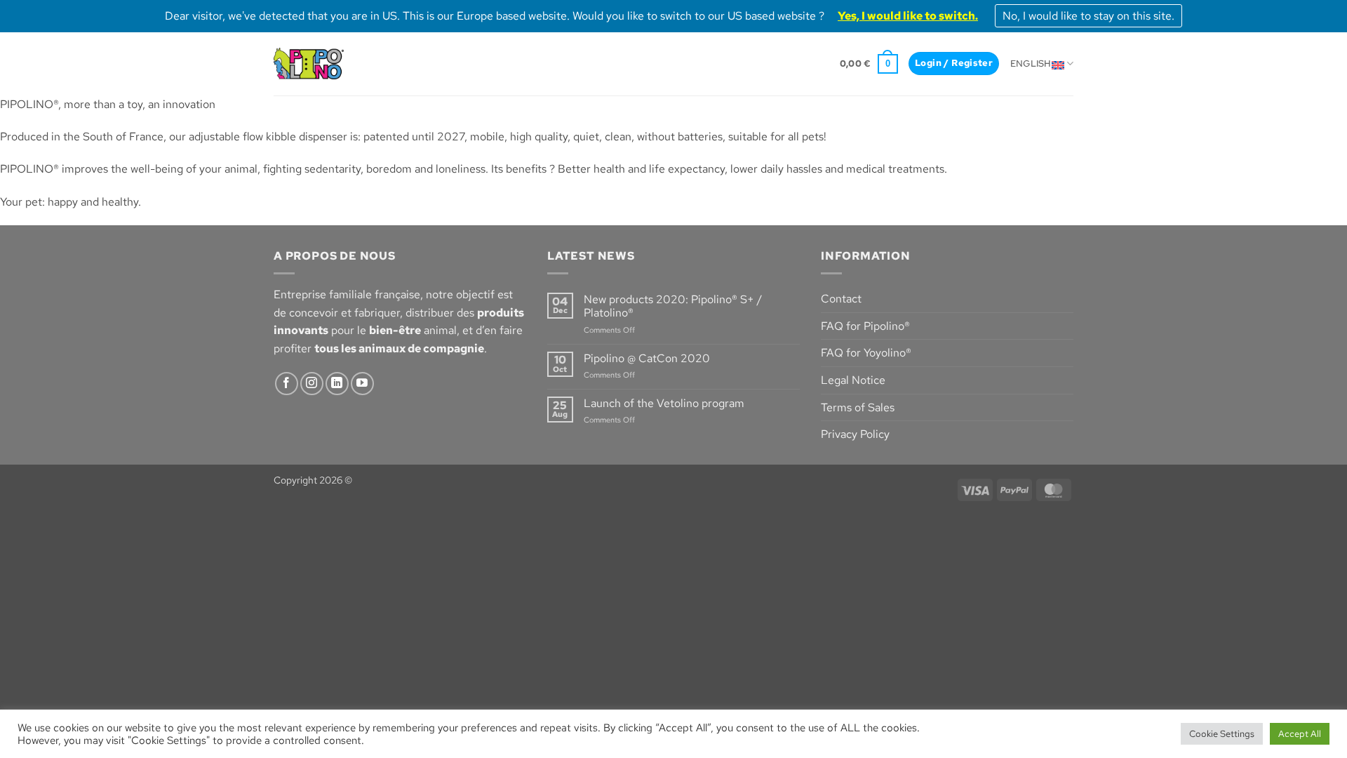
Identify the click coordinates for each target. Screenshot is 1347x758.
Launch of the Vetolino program (664, 403)
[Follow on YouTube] (362, 383)
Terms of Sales (857, 407)
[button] (869, 64)
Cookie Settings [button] (1221, 734)
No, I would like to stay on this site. (1088, 15)
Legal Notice (853, 380)
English (1031, 63)
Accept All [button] (1299, 734)
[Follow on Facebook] (286, 383)
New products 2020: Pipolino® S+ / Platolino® (673, 306)
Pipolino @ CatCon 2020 (647, 358)
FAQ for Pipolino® (865, 326)
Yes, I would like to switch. (908, 15)
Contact (841, 298)
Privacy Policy (855, 434)
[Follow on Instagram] (311, 383)
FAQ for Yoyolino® (866, 352)
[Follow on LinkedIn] (337, 383)
